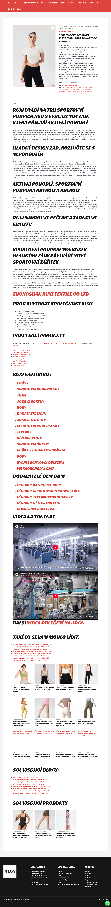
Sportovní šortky (33, 444)
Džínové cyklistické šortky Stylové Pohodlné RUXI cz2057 (31, 647)
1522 (81, 343)
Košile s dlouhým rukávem (41, 450)
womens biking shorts (20, 363)
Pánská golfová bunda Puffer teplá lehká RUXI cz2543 (30, 649)
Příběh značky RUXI (37, 873)
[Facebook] (96, 899)
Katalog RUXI (35, 882)
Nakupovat (88, 873)
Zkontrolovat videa (64, 878)
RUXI (9, 3)
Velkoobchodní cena (36, 468)
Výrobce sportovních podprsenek (48, 491)
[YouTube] (107, 899)
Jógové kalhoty (31, 419)
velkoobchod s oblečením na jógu (80, 3)
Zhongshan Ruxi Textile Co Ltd (51, 294)
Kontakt (11, 9)
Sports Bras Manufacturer (39, 875)
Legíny (16, 3)
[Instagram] (103, 899)
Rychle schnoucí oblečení (40, 462)
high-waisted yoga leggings (22, 350)
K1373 (53, 343)
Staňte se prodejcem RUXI (39, 878)
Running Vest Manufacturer (39, 884)
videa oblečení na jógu (55, 623)
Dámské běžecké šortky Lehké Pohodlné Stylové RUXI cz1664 (32, 651)
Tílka (43, 3)
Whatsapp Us (89, 886)
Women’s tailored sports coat (22, 354)
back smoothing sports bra (70, 87)
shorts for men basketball (21, 352)
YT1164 (67, 343)
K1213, (44, 343)
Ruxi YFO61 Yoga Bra (19, 361)
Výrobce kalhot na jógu (39, 485)
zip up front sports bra (20, 359)
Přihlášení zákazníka (91, 882)
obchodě (15, 345)
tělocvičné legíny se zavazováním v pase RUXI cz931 (29, 656)
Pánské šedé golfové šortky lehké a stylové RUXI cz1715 (31, 658)
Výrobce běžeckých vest (39, 503)
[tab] (14, 103)
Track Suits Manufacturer (39, 880)
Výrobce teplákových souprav (45, 497)
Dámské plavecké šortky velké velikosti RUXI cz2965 (29, 788)
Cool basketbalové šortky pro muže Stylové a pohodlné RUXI (32, 645)
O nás (97, 3)
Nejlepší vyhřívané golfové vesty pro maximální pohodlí (30, 793)
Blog (19, 9)
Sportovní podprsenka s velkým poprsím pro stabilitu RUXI (31, 786)
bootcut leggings (18, 365)
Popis (14, 103)
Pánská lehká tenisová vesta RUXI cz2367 (26, 777)
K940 (72, 343)
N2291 (77, 343)
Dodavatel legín (31, 413)
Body (63, 3)
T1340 (62, 343)
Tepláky (24, 432)
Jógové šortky (53, 3)
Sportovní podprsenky (30, 3)
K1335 (48, 343)
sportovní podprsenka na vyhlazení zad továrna (79, 92)
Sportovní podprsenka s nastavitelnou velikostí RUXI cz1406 (32, 653)
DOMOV (87, 871)
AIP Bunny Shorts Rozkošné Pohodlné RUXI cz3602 (29, 784)
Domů (60, 26)
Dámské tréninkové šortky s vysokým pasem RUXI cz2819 (31, 780)
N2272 (58, 343)
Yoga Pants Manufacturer (39, 871)
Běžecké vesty (29, 438)
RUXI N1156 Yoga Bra (19, 356)
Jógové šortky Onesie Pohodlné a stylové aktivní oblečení (31, 782)
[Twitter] (100, 899)
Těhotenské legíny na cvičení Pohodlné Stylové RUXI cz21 (31, 791)
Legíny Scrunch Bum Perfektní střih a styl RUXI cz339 (30, 660)
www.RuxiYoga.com (35, 509)
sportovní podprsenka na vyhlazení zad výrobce (73, 94)
